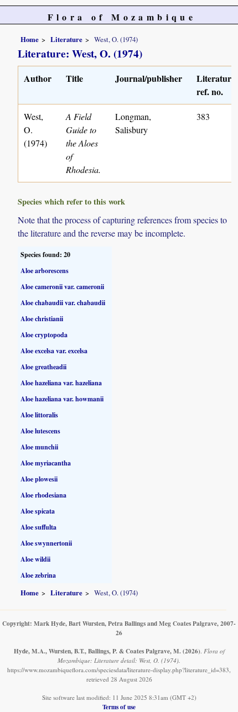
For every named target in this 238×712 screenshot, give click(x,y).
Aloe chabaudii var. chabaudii (62, 302)
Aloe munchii (39, 447)
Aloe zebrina (38, 575)
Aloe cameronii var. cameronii (62, 286)
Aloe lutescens (40, 431)
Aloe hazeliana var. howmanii (62, 399)
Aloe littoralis (39, 415)
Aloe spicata (37, 511)
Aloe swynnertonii (46, 543)
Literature (66, 39)
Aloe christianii (41, 318)
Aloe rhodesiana (43, 495)
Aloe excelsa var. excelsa (53, 350)
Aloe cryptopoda (44, 334)
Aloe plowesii (39, 479)
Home (29, 39)
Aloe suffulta (38, 527)
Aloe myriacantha (45, 463)
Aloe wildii (35, 559)
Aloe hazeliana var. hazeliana (61, 383)
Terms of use (119, 706)
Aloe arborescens (44, 270)
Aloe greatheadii (43, 366)
